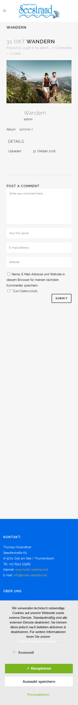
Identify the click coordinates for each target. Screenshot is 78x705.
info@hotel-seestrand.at (30, 575)
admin (44, 48)
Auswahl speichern (39, 681)
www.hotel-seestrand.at (31, 569)
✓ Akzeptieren (39, 668)
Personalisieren (38, 694)
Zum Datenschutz (25, 291)
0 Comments (62, 48)
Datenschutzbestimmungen (37, 641)
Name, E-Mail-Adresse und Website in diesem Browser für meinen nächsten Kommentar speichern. (35, 280)
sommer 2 (26, 129)
